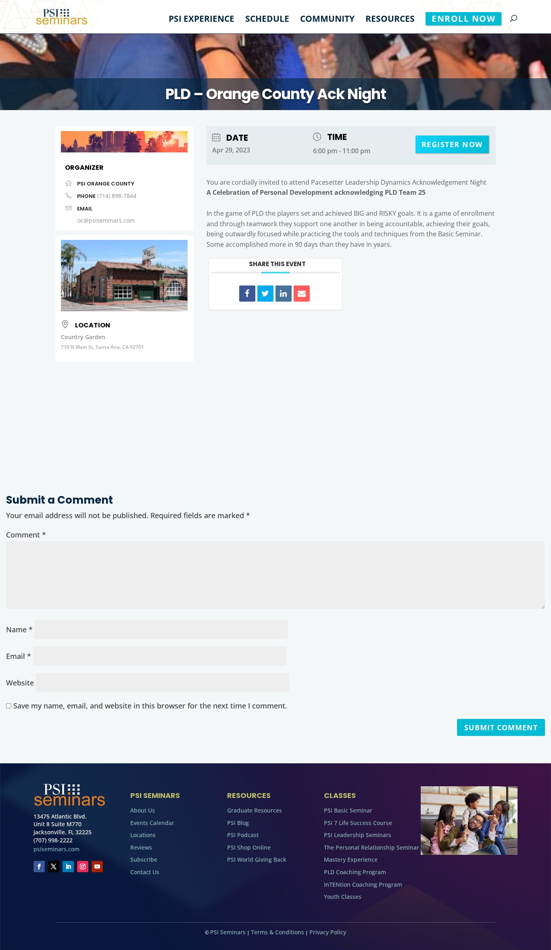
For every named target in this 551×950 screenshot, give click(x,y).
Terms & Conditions (277, 932)
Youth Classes (342, 896)
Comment (26, 535)
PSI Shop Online (249, 847)
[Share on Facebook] (247, 293)
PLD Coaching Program (355, 872)
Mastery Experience (351, 859)
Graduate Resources (254, 810)
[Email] (302, 293)
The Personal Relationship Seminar (371, 847)
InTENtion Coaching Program (363, 884)
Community (327, 20)
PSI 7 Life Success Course (358, 823)
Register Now (452, 144)
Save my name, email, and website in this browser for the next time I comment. (150, 705)
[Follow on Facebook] (39, 866)
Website (20, 683)
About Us (142, 810)
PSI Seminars (228, 932)
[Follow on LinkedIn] (68, 866)
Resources (390, 20)
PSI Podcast (243, 835)
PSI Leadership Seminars (357, 835)
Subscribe (143, 859)
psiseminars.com (56, 849)
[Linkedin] (284, 293)
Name (19, 629)
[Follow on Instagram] (82, 866)
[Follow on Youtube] (97, 866)
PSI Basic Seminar (348, 810)
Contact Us (144, 872)
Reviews (141, 847)
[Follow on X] (53, 866)
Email (18, 656)
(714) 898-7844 (116, 196)
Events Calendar (152, 823)
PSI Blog (238, 823)
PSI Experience (201, 20)
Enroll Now (463, 18)
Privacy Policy (327, 932)
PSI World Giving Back (256, 859)
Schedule (267, 20)
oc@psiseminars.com (106, 220)
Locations (143, 835)
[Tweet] (265, 293)
